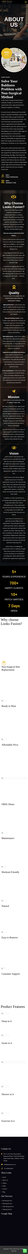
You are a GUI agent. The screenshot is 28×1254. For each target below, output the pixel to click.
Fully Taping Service (8, 1206)
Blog (3, 1192)
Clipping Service (7, 1209)
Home (4, 1177)
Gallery (4, 1183)
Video (4, 1186)
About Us (5, 1180)
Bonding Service (7, 1200)
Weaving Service (7, 1203)
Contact (4, 1189)
